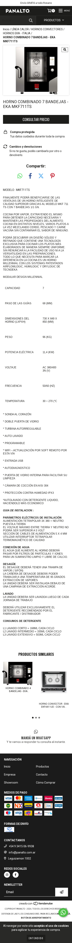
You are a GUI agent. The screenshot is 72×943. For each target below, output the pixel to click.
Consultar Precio (36, 119)
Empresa (9, 774)
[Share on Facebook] (30, 176)
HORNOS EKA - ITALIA (16, 33)
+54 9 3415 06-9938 (21, 846)
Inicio (6, 29)
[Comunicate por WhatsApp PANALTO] (63, 912)
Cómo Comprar (45, 782)
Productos (42, 766)
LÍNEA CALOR (20, 29)
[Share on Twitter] (41, 176)
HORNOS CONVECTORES (47, 29)
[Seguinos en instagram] (7, 875)
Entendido (36, 938)
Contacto (42, 774)
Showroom (11, 782)
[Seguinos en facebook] (16, 875)
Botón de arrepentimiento (36, 918)
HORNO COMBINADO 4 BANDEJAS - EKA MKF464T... (18, 690)
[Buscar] (31, 20)
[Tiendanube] (36, 905)
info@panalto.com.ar (22, 852)
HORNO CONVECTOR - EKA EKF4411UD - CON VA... (54, 705)
